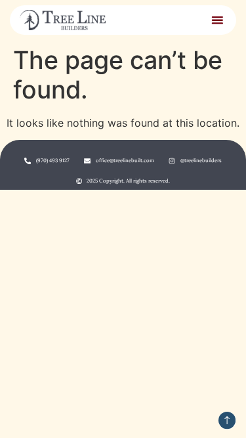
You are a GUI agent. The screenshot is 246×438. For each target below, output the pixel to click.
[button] (217, 20)
